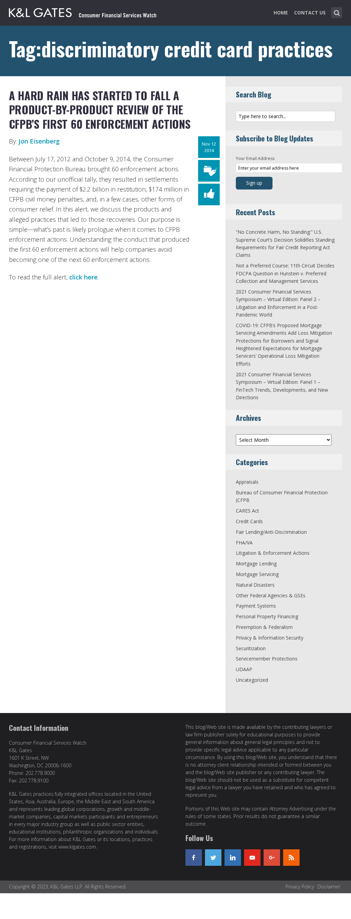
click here (83, 277)
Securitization (251, 648)
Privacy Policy (300, 886)
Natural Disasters (255, 585)
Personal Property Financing (267, 616)
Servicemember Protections (267, 658)
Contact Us (310, 12)
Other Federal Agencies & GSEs (270, 595)
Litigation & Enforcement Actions (273, 553)
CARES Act (247, 510)
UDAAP (244, 669)
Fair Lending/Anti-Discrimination (271, 532)
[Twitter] (213, 857)
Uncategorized (252, 680)
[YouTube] (252, 857)
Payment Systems (256, 605)
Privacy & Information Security (269, 637)
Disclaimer (328, 886)
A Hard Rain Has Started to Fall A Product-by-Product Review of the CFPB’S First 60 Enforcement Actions (100, 109)
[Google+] (272, 857)
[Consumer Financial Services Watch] (82, 11)
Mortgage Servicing (257, 574)
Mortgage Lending (256, 563)
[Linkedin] (233, 857)
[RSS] (291, 857)
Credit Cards (249, 521)
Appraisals (247, 482)
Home (281, 12)
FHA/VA (244, 542)
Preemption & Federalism (264, 627)
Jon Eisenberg (39, 141)
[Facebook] (193, 857)
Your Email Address (255, 158)
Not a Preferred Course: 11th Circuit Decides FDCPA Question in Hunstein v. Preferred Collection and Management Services (285, 273)
